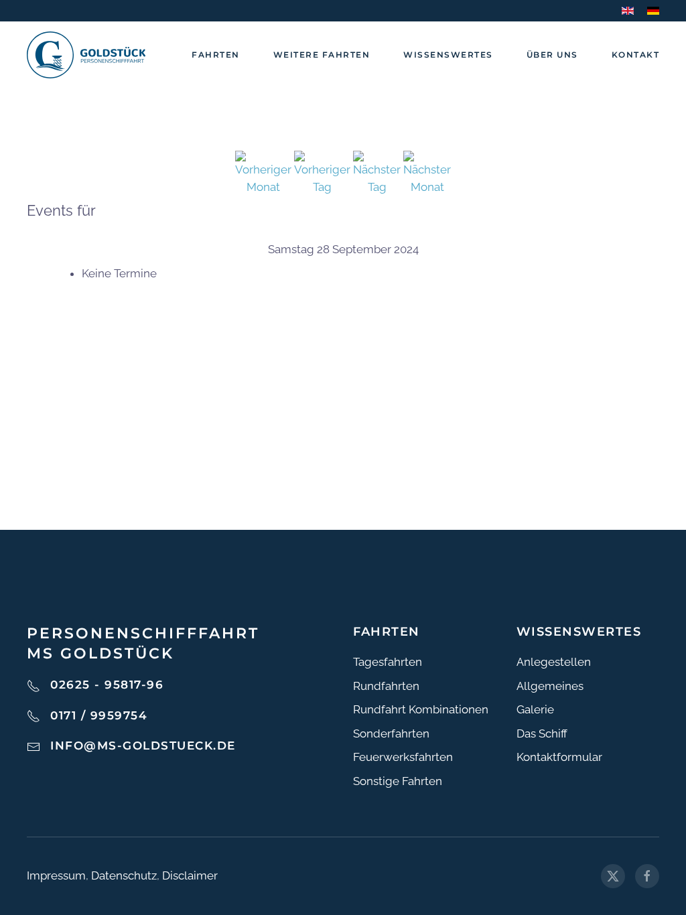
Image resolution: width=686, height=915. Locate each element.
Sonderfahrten (391, 733)
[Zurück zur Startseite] (86, 54)
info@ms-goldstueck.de (143, 745)
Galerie (535, 709)
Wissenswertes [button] (448, 55)
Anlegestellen (554, 661)
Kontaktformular (559, 757)
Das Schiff (542, 733)
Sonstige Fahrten (397, 781)
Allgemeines (550, 686)
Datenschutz (124, 875)
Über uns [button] (552, 55)
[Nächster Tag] (377, 172)
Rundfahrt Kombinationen (420, 709)
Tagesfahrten (387, 661)
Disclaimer (190, 875)
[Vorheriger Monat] (263, 172)
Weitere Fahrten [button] (321, 55)
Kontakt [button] (636, 55)
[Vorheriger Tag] (322, 172)
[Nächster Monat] (427, 172)
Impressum (56, 875)
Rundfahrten (386, 686)
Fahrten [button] (216, 55)
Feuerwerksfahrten (403, 757)
